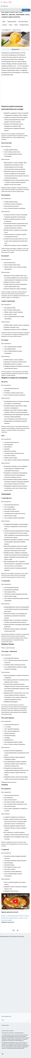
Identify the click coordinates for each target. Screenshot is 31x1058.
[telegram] (18, 930)
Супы (10, 25)
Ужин (16, 25)
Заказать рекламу (5, 1025)
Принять (26, 10)
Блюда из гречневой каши (9, 916)
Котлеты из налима (23, 916)
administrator (16, 30)
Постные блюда (23, 21)
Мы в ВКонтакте (4, 6)
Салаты (4, 25)
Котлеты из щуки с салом (20, 918)
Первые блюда (11, 21)
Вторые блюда (24, 25)
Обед (3, 21)
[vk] (13, 930)
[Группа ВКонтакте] (15, 49)
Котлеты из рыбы (6, 920)
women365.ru (11, 1030)
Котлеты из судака (6, 918)
